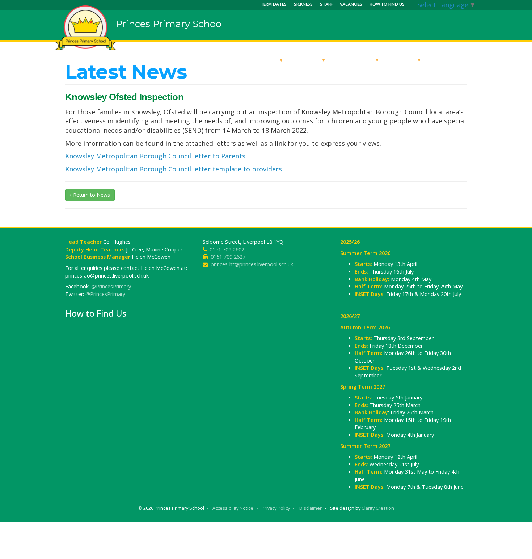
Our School (259, 59)
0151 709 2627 (228, 256)
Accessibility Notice (232, 508)
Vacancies (351, 4)
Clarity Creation (378, 508)
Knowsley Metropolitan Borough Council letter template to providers (173, 169)
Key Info (308, 59)
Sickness (303, 4)
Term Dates (274, 4)
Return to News (91, 194)
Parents (403, 59)
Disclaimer (310, 508)
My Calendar (452, 59)
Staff (326, 4)
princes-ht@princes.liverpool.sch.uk (252, 264)
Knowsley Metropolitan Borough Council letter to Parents (155, 156)
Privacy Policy (276, 508)
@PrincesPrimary (111, 286)
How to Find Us (387, 4)
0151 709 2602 (227, 249)
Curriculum (356, 59)
